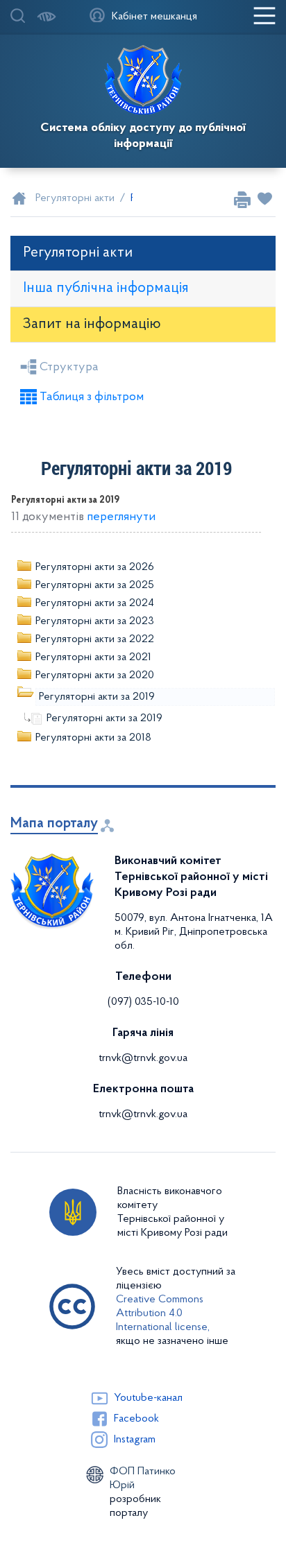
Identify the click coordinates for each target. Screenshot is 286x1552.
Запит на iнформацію (92, 324)
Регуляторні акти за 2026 (94, 567)
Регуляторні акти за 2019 (97, 696)
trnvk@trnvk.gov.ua (143, 1058)
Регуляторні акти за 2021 (93, 657)
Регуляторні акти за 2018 (93, 737)
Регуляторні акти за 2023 (94, 621)
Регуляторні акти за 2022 (94, 639)
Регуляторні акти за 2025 (94, 585)
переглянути (121, 517)
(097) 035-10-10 (143, 1002)
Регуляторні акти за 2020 (94, 675)
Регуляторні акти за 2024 (94, 603)
